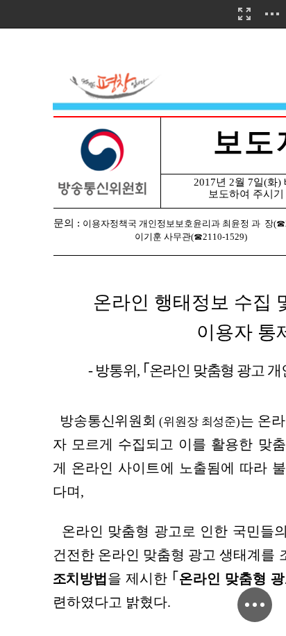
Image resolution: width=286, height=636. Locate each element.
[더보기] (272, 14)
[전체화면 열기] (244, 14)
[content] (143, 318)
